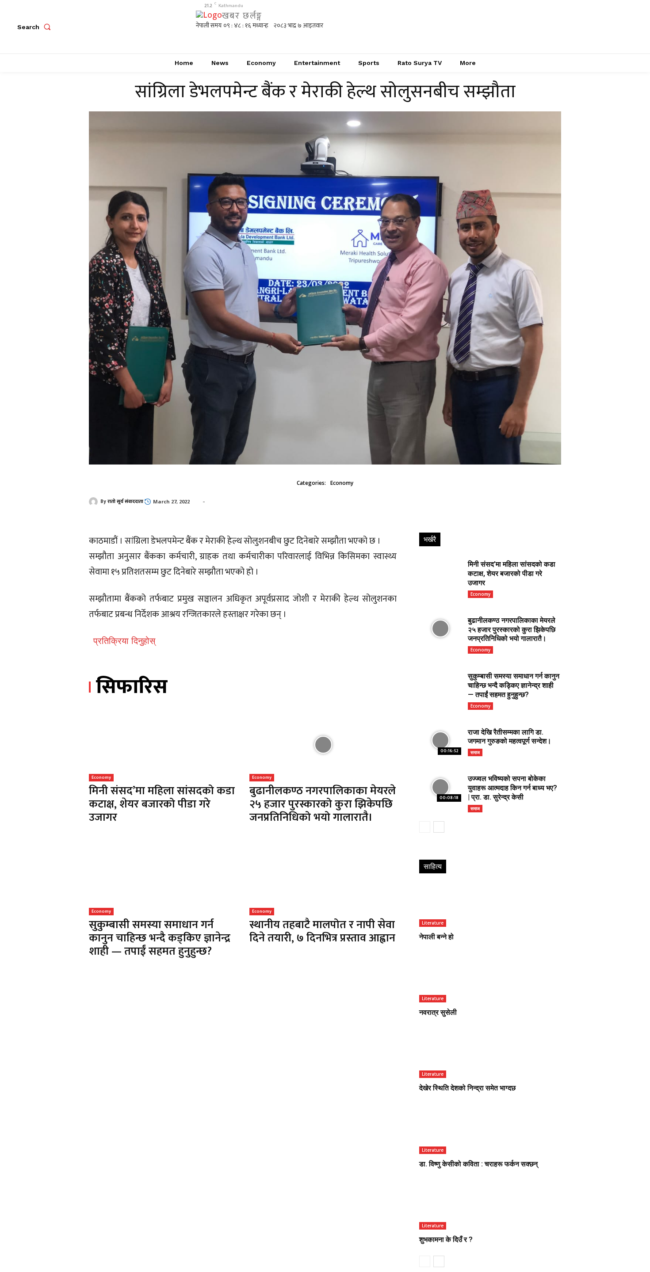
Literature (433, 923)
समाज (475, 752)
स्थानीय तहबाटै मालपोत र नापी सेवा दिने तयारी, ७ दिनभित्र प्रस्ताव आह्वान (322, 931)
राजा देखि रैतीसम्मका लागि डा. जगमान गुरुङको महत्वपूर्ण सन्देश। (509, 737)
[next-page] (438, 827)
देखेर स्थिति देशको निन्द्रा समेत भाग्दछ (467, 1088)
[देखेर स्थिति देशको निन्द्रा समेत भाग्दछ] (489, 1057)
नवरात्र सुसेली (438, 1012)
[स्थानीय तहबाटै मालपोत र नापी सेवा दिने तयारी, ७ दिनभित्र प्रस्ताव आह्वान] (323, 879)
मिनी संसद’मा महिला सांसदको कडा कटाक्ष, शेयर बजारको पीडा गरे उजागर (162, 804)
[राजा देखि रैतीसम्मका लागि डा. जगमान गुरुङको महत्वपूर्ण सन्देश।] (440, 740)
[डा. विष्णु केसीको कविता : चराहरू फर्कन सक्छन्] (489, 1133)
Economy (341, 483)
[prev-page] (424, 827)
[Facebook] (501, 26)
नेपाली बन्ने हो (436, 937)
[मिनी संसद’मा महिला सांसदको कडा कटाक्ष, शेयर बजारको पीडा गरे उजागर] (162, 744)
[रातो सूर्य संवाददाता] (94, 501)
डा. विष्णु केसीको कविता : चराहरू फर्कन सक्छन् (478, 1164)
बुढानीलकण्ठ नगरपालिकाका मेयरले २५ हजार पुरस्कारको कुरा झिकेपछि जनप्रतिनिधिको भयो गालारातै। (322, 804)
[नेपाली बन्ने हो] (489, 906)
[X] (540, 26)
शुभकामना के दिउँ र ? (446, 1239)
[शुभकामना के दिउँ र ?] (489, 1208)
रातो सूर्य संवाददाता (125, 502)
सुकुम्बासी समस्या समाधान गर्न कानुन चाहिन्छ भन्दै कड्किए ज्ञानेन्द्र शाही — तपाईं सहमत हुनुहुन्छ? (159, 938)
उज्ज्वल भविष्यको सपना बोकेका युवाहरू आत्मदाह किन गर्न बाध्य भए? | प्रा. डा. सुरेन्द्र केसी (512, 787)
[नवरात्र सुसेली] (489, 981)
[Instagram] (520, 26)
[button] (35, 27)
